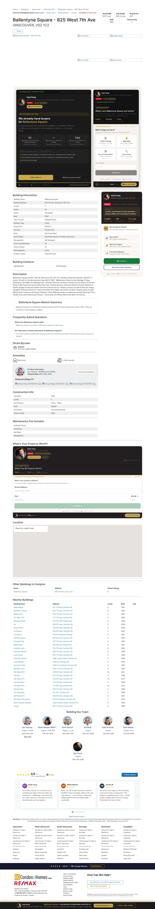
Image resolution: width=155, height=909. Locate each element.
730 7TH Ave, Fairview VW (62, 648)
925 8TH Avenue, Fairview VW (64, 699)
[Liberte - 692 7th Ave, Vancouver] (133, 706)
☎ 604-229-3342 (34, 107)
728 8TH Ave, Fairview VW (62, 679)
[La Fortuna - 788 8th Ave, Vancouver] (133, 631)
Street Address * (21, 487)
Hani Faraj (77, 753)
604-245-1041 (27, 733)
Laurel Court (18, 655)
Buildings (25, 9)
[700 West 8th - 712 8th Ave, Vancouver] (133, 686)
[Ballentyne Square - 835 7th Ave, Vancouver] (133, 611)
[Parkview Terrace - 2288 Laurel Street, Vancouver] (133, 658)
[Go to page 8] (82, 811)
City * (16, 496)
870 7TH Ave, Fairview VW (62, 655)
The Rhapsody (19, 692)
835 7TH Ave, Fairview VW (63, 611)
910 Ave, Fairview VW (61, 692)
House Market (68, 884)
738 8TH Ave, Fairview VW (63, 672)
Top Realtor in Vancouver (87, 13)
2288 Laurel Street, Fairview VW (65, 658)
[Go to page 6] (79, 811)
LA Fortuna (18, 631)
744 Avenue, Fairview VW (62, 645)
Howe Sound (39, 855)
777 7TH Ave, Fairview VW (62, 617)
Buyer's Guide (68, 891)
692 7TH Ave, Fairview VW (62, 706)
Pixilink (25, 895)
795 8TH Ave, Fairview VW (63, 628)
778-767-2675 (47, 733)
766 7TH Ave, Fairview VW (62, 614)
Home (15, 9)
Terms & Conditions (69, 874)
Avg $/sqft (107, 13)
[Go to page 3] (74, 811)
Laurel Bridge (19, 662)
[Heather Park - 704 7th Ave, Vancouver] (133, 689)
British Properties (41, 852)
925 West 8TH (19, 696)
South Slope (83, 852)
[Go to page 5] (77, 811)
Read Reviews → (97, 866)
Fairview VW (49, 9)
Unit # (135, 496)
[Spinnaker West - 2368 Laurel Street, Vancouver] (133, 665)
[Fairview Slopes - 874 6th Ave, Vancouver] (133, 638)
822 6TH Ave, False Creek (62, 621)
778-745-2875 (128, 733)
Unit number (99, 163)
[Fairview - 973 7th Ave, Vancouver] (133, 675)
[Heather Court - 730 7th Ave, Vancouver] (133, 648)
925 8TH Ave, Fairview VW (63, 696)
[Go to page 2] (72, 811)
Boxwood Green (20, 621)
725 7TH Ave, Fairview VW (62, 682)
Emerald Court (19, 641)
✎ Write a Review (130, 775)
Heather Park (18, 689)
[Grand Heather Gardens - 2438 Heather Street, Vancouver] (133, 703)
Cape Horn (127, 858)
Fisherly (31, 895)
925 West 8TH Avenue (22, 699)
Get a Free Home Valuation (122, 267)
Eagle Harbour (40, 858)
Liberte (16, 706)
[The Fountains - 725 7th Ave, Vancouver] (133, 682)
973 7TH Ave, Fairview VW (62, 675)
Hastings (16, 858)
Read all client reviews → (77, 816)
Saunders (104, 852)
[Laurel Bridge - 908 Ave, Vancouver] (133, 662)
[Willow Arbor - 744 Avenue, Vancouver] (133, 645)
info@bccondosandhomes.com (37, 893)
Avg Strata (134, 13)
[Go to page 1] (71, 811)
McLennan (105, 849)
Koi (15, 624)
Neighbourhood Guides (70, 882)
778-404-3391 (108, 733)
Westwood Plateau (130, 849)
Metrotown (83, 855)
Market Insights (68, 878)
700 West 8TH (19, 672)
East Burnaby (84, 858)
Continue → (116, 173)
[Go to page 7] (80, 811)
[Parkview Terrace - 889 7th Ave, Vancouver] (133, 652)
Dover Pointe (18, 628)
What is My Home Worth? (98, 886)
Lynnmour (60, 849)
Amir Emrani (67, 727)
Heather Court (19, 648)
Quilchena (16, 852)
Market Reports (63, 13)
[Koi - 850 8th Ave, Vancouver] (133, 624)
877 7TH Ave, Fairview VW (62, 641)
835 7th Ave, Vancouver (64, 592)
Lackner (104, 855)
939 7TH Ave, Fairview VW (63, 669)
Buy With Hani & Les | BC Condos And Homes (105, 882)
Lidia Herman (108, 727)
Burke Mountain (129, 855)
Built (111, 20)
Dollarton (60, 858)
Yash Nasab (128, 727)
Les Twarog (27, 727)
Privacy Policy (68, 876)
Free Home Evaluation (86, 372)
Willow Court (18, 614)
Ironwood (104, 858)
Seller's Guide (67, 889)
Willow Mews (18, 607)
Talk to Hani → (35, 177)
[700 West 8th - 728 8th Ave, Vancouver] (133, 679)
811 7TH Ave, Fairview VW (62, 607)
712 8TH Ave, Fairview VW (62, 686)
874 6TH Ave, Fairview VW (62, 638)
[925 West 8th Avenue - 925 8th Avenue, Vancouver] (133, 699)
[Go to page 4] (75, 811)
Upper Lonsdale (62, 855)
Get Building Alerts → (103, 906)
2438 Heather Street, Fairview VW (65, 703)
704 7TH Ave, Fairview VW (62, 689)
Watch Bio (27, 737)
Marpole (16, 849)
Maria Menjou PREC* (47, 727)
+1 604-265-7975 (20, 893)
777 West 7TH (19, 617)
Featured (66, 893)
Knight (15, 855)
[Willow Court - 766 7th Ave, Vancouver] (133, 614)
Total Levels (132, 20)
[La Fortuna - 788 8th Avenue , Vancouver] (133, 634)
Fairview (17, 675)
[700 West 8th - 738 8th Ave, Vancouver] (133, 672)
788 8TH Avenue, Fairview (62, 634)
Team (65, 887)
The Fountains (19, 682)
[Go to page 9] (83, 811)
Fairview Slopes (19, 638)
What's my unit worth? (72, 177)
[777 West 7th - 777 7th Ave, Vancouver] (133, 617)
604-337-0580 (88, 733)
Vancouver (36, 9)
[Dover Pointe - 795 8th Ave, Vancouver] (133, 628)
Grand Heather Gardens (22, 703)
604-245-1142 (68, 733)
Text (46, 457)
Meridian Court (19, 669)
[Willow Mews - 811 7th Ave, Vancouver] (133, 607)
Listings (73, 13)
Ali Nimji (87, 727)
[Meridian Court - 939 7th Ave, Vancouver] (133, 669)
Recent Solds (67, 895)
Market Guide (39, 13)
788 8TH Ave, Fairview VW (63, 631)
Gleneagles (39, 849)
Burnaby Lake (84, 849)
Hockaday (126, 852)
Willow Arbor (18, 645)
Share (18, 31)
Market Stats (50, 13)
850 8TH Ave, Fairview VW (63, 624)
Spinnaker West (19, 665)
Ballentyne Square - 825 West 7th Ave (73, 9)
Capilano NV (61, 852)
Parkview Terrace (20, 652)
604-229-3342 (130, 198)
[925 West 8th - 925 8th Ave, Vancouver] (133, 696)
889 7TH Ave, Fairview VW (63, 652)
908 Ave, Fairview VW (61, 662)
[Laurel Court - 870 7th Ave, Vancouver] (133, 655)
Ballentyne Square (20, 592)
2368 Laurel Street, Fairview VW (65, 665)
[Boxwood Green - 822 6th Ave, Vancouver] (133, 621)
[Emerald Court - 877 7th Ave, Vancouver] (133, 641)
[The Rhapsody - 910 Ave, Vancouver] (133, 692)
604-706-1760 (45, 374)
